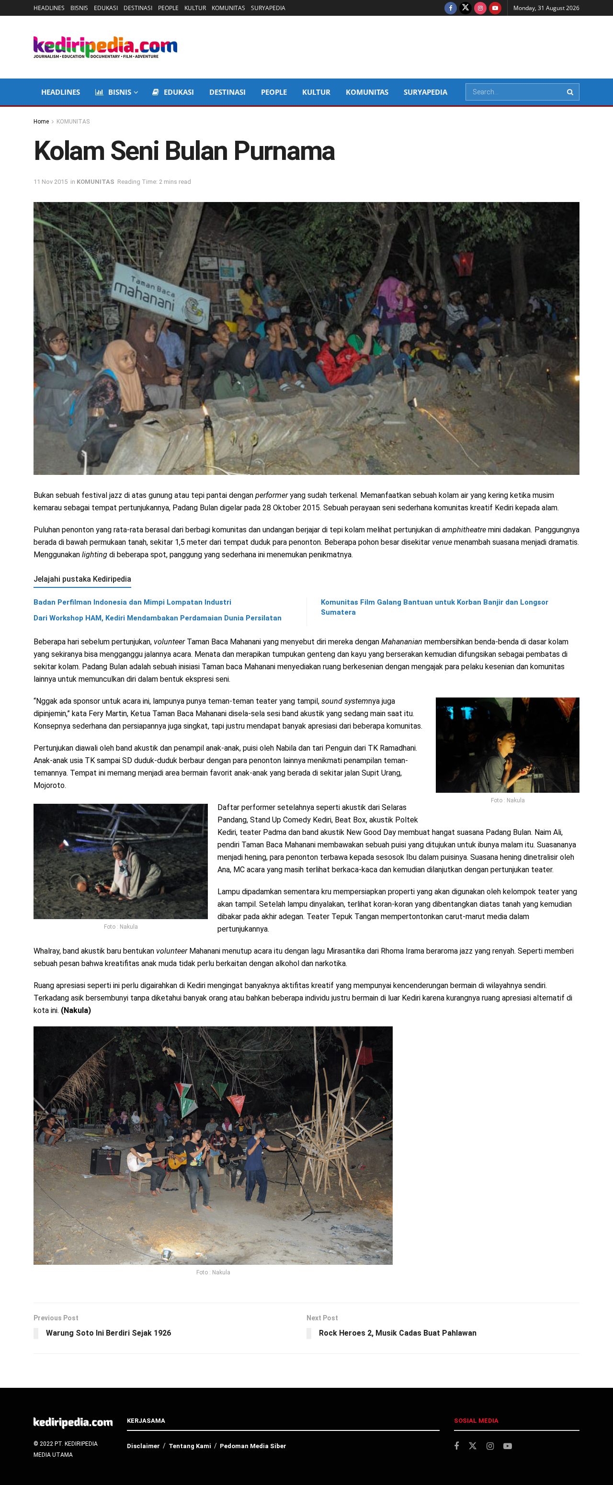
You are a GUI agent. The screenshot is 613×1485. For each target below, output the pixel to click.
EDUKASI (106, 8)
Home (41, 121)
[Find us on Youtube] (495, 8)
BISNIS (79, 8)
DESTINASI (138, 8)
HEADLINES (49, 8)
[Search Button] (570, 92)
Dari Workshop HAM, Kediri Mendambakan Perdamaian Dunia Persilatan (158, 618)
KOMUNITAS (228, 8)
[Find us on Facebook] (450, 8)
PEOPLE (168, 8)
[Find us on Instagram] (480, 8)
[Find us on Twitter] (465, 8)
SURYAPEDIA (268, 8)
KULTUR (195, 8)
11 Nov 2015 (51, 181)
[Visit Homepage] (105, 47)
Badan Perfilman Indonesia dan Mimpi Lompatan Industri (132, 602)
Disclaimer (143, 1446)
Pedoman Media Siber (253, 1446)
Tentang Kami (190, 1446)
